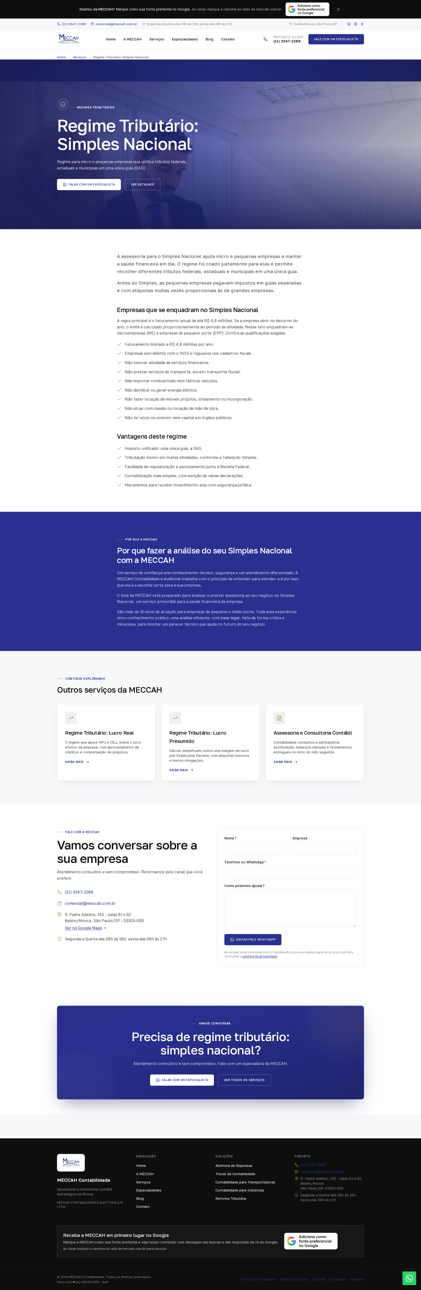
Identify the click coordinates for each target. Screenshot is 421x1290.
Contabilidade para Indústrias (239, 1190)
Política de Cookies (294, 1279)
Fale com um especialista (336, 39)
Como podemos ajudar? (244, 886)
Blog (209, 39)
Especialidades (185, 39)
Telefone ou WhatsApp (245, 862)
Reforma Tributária (230, 1198)
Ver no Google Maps (83, 928)
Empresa (300, 838)
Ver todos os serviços (244, 1080)
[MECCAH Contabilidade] (68, 39)
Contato (228, 39)
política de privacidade (260, 956)
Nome (230, 838)
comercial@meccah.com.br (116, 24)
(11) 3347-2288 (74, 24)
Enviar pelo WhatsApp (256, 939)
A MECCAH (133, 39)
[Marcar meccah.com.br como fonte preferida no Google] (307, 9)
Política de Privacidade (258, 1279)
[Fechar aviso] (338, 9)
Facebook (356, 1279)
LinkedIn (319, 1279)
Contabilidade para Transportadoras (245, 1182)
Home (111, 39)
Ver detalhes (142, 184)
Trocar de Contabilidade (235, 1174)
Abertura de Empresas (233, 1165)
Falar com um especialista (92, 184)
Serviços (156, 39)
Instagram (337, 1279)
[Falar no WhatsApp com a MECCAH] (409, 1278)
